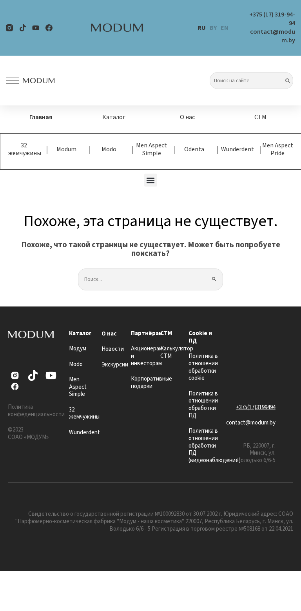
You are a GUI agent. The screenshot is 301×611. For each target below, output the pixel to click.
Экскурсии (115, 365)
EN (224, 28)
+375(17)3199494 (256, 407)
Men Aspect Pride (277, 149)
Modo (109, 149)
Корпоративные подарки (151, 382)
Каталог (113, 117)
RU (202, 28)
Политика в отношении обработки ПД (203, 405)
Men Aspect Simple (151, 149)
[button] (150, 180)
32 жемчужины (24, 149)
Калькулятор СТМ (176, 352)
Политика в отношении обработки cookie (203, 367)
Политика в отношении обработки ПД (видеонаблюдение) (215, 445)
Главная (40, 117)
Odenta (194, 149)
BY (213, 28)
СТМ (260, 117)
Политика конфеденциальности (36, 411)
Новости (113, 349)
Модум (77, 348)
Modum (66, 149)
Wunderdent (237, 149)
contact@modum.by (251, 423)
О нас (187, 117)
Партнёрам (147, 333)
